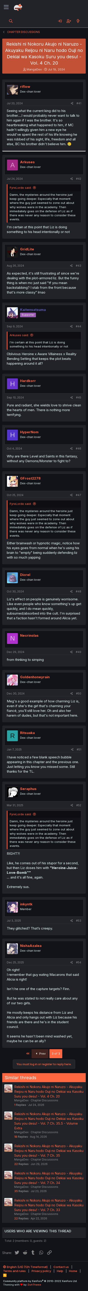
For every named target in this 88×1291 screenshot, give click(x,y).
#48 (78, 591)
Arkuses (27, 162)
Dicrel (25, 575)
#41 (78, 103)
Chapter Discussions (44, 1100)
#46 (78, 448)
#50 (78, 693)
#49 (78, 652)
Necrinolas (29, 635)
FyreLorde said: (20, 187)
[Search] (11, 21)
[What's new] (78, 21)
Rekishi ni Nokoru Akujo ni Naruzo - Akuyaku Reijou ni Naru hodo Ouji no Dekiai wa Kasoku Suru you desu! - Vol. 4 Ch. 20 (48, 1091)
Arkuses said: (19, 335)
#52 (78, 805)
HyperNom (29, 432)
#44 (78, 326)
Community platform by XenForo (40, 1281)
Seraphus (28, 789)
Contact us (61, 1267)
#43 (78, 265)
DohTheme (34, 1284)
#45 (78, 397)
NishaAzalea (31, 946)
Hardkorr (28, 381)
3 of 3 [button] (56, 1053)
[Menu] (6, 7)
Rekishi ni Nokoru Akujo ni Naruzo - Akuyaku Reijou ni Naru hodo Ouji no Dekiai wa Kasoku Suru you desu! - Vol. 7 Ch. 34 (48, 1178)
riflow (25, 86)
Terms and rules (14, 1271)
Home (73, 1271)
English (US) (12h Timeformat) (27, 1267)
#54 (78, 962)
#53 (78, 920)
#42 (78, 178)
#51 (79, 749)
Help (60, 1271)
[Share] (72, 103)
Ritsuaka (27, 733)
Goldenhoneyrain (35, 677)
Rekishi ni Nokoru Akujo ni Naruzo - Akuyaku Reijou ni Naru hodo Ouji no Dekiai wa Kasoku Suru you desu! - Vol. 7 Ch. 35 (48, 1151)
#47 (78, 495)
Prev (42, 1053)
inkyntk (26, 904)
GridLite (27, 249)
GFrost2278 (30, 478)
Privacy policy (41, 1271)
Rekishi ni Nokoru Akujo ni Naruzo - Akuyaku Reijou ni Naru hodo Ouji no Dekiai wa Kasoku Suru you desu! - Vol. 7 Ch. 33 (48, 1205)
